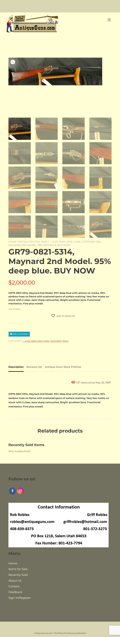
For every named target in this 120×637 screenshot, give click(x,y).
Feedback (15, 592)
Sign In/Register (19, 598)
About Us (14, 580)
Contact (14, 586)
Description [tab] (16, 366)
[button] (12, 62)
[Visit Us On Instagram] (20, 494)
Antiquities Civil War (32, 241)
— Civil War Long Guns (64, 241)
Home (12, 241)
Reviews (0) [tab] (34, 366)
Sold (65, 341)
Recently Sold (18, 575)
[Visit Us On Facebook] (12, 494)
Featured (55, 341)
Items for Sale (18, 569)
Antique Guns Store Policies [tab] (63, 366)
